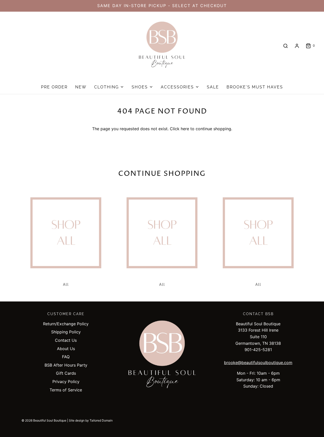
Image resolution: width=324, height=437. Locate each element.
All (66, 284)
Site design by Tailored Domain (91, 420)
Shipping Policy (66, 331)
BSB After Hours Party (66, 365)
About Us (66, 348)
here (185, 128)
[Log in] (297, 45)
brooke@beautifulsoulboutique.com (258, 362)
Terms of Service (66, 389)
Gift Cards (66, 373)
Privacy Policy (65, 381)
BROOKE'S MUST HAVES (255, 87)
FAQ (66, 356)
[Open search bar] (285, 46)
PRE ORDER (54, 87)
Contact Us (66, 340)
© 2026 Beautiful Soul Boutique (44, 420)
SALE (213, 87)
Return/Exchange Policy (66, 323)
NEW (81, 87)
